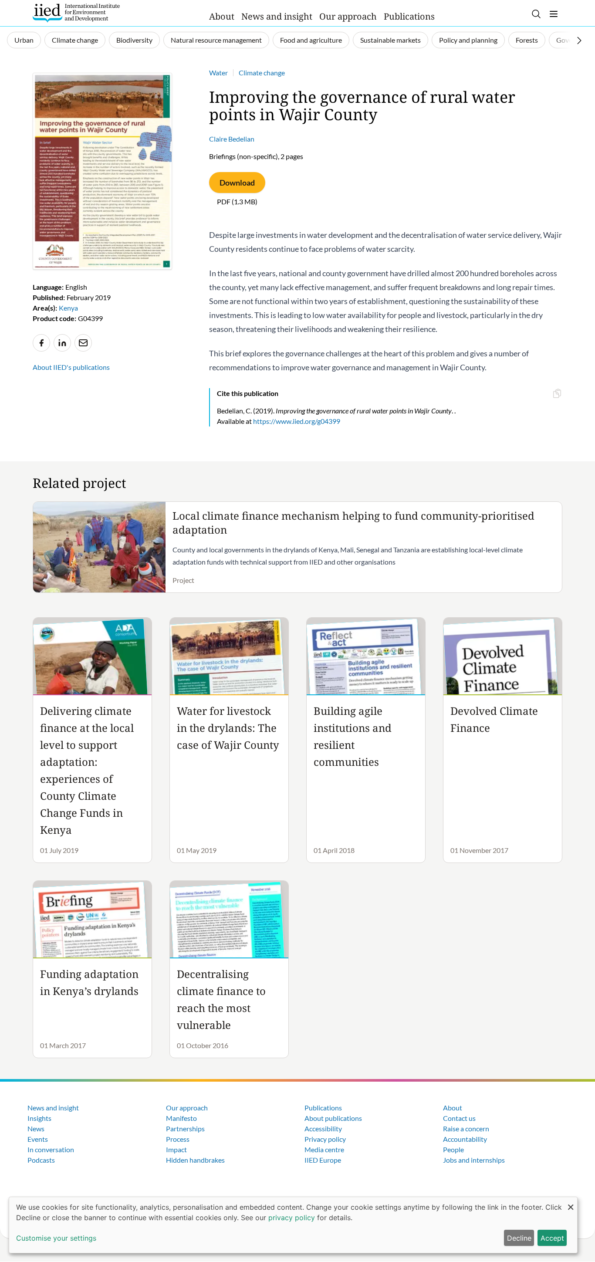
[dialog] (293, 1225)
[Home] (76, 13)
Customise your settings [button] (56, 1238)
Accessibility (323, 1128)
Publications (409, 16)
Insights (39, 1118)
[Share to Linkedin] (62, 343)
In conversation (50, 1149)
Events (37, 1139)
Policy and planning (468, 40)
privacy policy (291, 1217)
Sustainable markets (390, 40)
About (221, 16)
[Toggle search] (536, 14)
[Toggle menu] (553, 14)
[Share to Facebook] (41, 343)
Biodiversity (134, 40)
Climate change (75, 40)
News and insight (276, 16)
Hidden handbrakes (195, 1160)
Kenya (68, 308)
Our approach (348, 16)
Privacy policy (325, 1139)
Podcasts (41, 1160)
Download (237, 182)
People (453, 1149)
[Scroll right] (579, 40)
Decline (519, 1238)
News (35, 1128)
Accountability (465, 1139)
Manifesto (181, 1118)
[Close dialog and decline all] (570, 1202)
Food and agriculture (311, 40)
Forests (527, 40)
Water (218, 72)
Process (177, 1139)
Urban (24, 40)
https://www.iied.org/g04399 (296, 421)
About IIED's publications (71, 367)
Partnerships (185, 1128)
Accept (552, 1238)
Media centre (324, 1149)
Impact (176, 1149)
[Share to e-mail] (83, 343)
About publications (333, 1118)
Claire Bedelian (231, 139)
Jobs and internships (474, 1160)
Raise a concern (466, 1128)
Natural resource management (216, 40)
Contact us (459, 1118)
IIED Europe (322, 1160)
